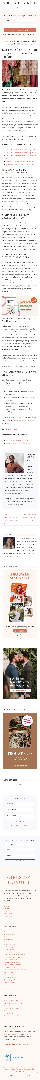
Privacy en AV (8, 916)
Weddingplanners (9, 982)
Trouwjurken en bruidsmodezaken (15, 970)
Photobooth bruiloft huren (12, 957)
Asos (8, 423)
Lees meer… (14, 556)
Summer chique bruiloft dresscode (18, 443)
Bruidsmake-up (9, 939)
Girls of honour (20, 3)
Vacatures (7, 911)
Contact (6, 906)
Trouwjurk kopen (9, 1011)
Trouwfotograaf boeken (11, 967)
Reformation (26, 420)
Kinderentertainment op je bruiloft (15, 954)
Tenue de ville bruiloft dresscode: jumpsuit (21, 153)
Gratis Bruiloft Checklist (11, 1008)
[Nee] (38, 1073)
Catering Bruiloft (9, 949)
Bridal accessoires (10, 934)
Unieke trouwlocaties (10, 972)
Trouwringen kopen (10, 977)
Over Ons (7, 908)
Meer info (26, 1075)
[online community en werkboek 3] (20, 316)
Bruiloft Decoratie (9, 944)
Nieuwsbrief (8, 914)
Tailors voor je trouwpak (11, 975)
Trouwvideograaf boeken (12, 980)
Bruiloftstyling (8, 947)
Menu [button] (21, 8)
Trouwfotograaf (9, 1013)
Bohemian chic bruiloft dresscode (18, 440)
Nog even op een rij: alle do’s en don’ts (20, 164)
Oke (11, 1075)
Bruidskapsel (8, 937)
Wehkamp (17, 420)
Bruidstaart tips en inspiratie (13, 1003)
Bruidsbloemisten (9, 932)
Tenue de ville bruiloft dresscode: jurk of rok (21, 150)
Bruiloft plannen (9, 1006)
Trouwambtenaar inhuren (12, 962)
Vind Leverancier (18, 30)
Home (6, 41)
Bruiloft (12, 41)
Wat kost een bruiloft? (11, 1016)
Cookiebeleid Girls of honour (20, 825)
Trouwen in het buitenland (12, 965)
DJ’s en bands (8, 952)
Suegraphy (14, 429)
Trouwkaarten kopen (10, 959)
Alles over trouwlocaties (11, 1001)
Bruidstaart (7, 942)
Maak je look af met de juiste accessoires (20, 161)
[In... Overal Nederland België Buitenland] (20, 25)
